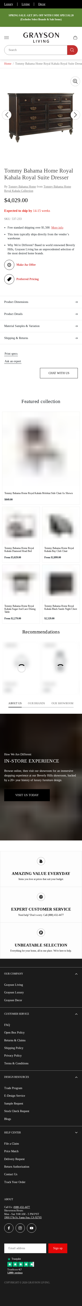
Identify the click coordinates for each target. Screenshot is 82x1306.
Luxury (8, 4)
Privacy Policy (13, 1055)
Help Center (12, 1132)
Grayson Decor (13, 1000)
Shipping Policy (13, 1048)
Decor (41, 4)
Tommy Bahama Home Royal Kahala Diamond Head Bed (19, 550)
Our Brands (36, 703)
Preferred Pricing (27, 279)
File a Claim (11, 1143)
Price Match (11, 1151)
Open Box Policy (14, 1032)
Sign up (57, 1248)
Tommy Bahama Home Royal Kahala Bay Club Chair (59, 550)
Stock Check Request (16, 1111)
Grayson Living (13, 984)
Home (7, 63)
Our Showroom (63, 703)
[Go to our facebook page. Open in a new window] (8, 1228)
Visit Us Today (27, 795)
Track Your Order (14, 1182)
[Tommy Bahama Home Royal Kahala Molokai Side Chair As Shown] (41, 451)
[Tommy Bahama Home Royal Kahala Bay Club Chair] (61, 526)
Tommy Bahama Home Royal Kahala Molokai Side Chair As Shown (38, 493)
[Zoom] (75, 81)
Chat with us (59, 373)
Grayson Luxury (14, 992)
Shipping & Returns (16, 338)
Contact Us (10, 1174)
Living (26, 4)
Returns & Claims (14, 1040)
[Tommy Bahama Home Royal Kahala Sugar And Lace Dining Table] (21, 583)
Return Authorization (16, 1166)
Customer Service (16, 1013)
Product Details (13, 314)
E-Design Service (14, 1095)
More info (57, 227)
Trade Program (13, 1088)
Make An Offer (26, 264)
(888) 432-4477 (21, 1207)
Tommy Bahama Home (22, 186)
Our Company (13, 973)
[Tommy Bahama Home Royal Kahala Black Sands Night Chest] (61, 583)
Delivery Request (14, 1159)
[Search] (72, 50)
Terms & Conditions (16, 1063)
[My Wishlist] (65, 37)
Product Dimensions (16, 302)
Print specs (11, 353)
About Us (15, 703)
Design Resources (16, 1077)
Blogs (7, 1119)
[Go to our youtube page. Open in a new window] (31, 1228)
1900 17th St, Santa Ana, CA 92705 (23, 1217)
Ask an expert (13, 361)
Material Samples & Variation (22, 326)
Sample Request (13, 1103)
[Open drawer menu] (6, 37)
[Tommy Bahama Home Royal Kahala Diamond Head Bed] (21, 526)
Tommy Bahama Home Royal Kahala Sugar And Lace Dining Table (20, 609)
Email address (16, 1248)
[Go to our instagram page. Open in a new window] (20, 1228)
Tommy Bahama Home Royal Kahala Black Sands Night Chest (60, 607)
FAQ (7, 1025)
